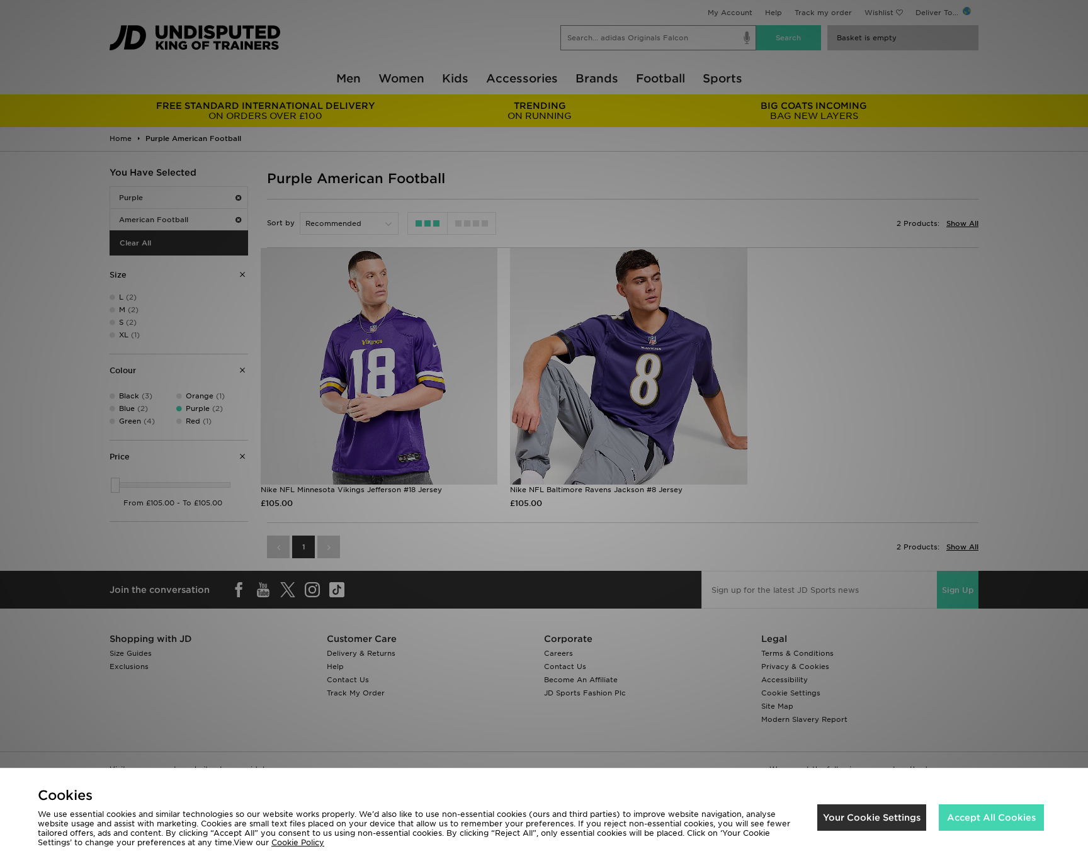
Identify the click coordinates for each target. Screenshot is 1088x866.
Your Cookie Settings (872, 818)
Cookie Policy (297, 842)
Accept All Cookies (991, 818)
